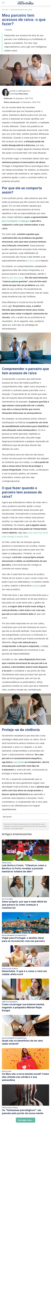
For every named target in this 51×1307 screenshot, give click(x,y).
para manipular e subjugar (16, 221)
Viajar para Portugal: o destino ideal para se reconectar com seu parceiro (23, 939)
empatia (36, 585)
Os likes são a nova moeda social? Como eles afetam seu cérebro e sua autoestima (25, 1076)
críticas (31, 260)
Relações (5, 10)
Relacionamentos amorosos (21, 10)
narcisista (19, 762)
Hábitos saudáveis (9, 1002)
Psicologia (6, 863)
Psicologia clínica (10, 968)
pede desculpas (16, 277)
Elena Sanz (23, 94)
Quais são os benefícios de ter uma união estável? (22, 1042)
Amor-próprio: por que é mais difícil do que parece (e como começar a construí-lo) (24, 904)
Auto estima (7, 899)
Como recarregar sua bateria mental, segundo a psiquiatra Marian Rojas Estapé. (23, 1007)
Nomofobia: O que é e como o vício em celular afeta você (24, 973)
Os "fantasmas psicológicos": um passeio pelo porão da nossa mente (22, 1112)
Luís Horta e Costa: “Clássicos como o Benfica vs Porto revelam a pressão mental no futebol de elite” (24, 868)
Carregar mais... (25, 1120)
